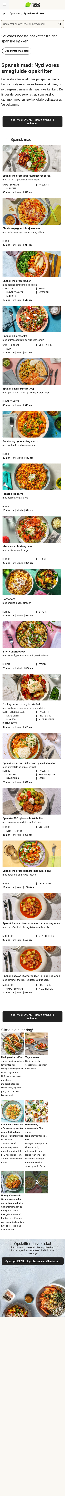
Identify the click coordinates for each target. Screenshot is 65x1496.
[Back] (6, 139)
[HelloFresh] (32, 4)
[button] (16, 51)
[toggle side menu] (4, 5)
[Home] (4, 14)
